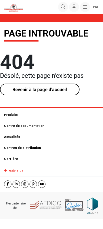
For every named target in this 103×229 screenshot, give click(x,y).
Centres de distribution (22, 148)
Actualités (12, 137)
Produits (11, 115)
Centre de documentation (24, 126)
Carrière (11, 159)
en (95, 7)
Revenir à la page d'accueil (39, 89)
